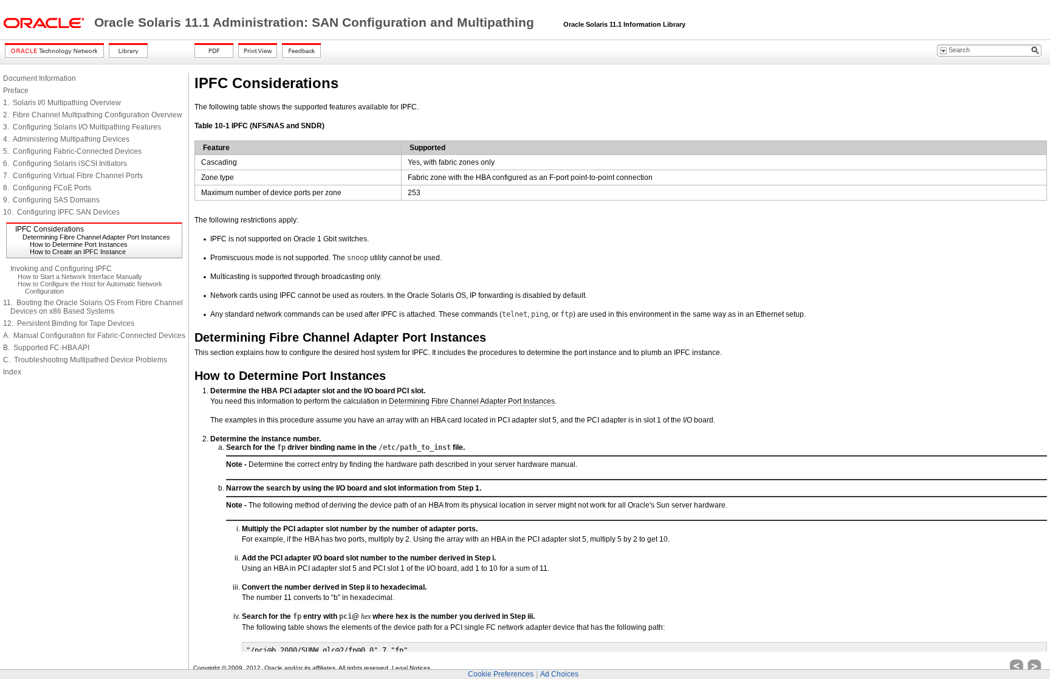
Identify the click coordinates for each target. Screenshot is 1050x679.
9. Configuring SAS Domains (51, 200)
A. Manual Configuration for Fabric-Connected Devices (94, 335)
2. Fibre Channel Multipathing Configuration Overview (92, 115)
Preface (16, 90)
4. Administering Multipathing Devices (66, 139)
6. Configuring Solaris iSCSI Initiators (65, 163)
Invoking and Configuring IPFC (61, 268)
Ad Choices (559, 674)
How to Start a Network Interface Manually (80, 276)
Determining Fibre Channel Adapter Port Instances (96, 237)
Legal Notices (411, 667)
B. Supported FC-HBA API (46, 347)
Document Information (39, 78)
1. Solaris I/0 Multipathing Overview (62, 102)
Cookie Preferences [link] (501, 674)
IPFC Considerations (49, 229)
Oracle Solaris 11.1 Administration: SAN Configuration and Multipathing (316, 22)
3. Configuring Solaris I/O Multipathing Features (82, 127)
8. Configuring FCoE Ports (47, 188)
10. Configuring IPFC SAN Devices (61, 212)
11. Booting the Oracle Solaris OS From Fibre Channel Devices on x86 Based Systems (93, 306)
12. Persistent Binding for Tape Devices (68, 323)
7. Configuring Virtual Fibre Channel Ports (73, 175)
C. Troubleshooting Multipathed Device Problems (85, 360)
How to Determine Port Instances (79, 244)
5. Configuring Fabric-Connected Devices (72, 151)
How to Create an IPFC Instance (78, 251)
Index (12, 372)
